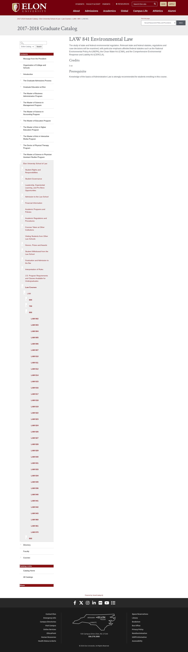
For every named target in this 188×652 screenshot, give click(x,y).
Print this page (145, 18)
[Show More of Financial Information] (22, 202)
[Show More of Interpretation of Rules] (22, 268)
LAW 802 (34, 319)
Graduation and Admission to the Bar (37, 261)
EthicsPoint (51, 633)
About (76, 10)
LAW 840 (34, 494)
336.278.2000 (94, 636)
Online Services (49, 629)
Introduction (28, 74)
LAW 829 (34, 451)
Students (79, 4)
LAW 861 (34, 526)
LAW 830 (34, 457)
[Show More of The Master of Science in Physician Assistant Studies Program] (20, 153)
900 (30, 538)
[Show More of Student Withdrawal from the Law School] (22, 250)
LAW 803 (34, 325)
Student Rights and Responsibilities (33, 171)
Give (163, 4)
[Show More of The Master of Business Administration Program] (20, 92)
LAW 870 (34, 532)
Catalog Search (24, 42)
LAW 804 (34, 331)
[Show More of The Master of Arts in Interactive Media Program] (20, 135)
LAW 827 (34, 438)
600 (30, 300)
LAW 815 (34, 381)
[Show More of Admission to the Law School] (22, 195)
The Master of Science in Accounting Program (33, 113)
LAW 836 (34, 488)
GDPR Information (139, 637)
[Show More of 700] (26, 305)
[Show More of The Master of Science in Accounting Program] (20, 110)
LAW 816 (34, 388)
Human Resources (48, 637)
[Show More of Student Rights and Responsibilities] (22, 169)
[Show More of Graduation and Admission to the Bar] (22, 259)
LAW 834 (34, 476)
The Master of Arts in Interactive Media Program (36, 137)
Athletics (158, 10)
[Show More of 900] (26, 537)
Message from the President (34, 59)
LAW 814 (34, 375)
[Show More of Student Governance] (22, 178)
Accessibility (137, 641)
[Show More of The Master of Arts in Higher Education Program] (20, 126)
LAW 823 (34, 419)
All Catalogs (28, 577)
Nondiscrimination (139, 633)
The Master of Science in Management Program (33, 103)
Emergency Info (49, 618)
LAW (74, 19)
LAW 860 (34, 520)
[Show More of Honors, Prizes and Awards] (22, 244)
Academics (109, 10)
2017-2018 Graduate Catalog (27, 19)
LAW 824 (34, 425)
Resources (123, 4)
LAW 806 (34, 344)
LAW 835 (34, 482)
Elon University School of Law (49, 19)
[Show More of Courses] (20, 556)
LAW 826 (34, 432)
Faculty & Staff (93, 4)
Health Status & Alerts (47, 641)
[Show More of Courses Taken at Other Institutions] (22, 226)
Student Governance (33, 179)
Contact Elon (51, 614)
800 (79, 19)
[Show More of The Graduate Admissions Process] (20, 79)
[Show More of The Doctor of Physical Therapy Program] (20, 144)
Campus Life (140, 10)
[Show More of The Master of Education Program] (20, 119)
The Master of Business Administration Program (32, 94)
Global (124, 10)
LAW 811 (34, 363)
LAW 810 (34, 356)
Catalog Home (29, 571)
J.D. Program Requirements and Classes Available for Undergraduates (36, 278)
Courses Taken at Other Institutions (35, 228)
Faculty (26, 551)
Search (39, 47)
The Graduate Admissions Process (37, 81)
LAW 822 (34, 413)
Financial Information (33, 203)
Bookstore (136, 621)
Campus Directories (48, 621)
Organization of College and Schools (34, 66)
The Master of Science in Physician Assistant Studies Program (37, 155)
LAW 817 (34, 394)
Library (135, 618)
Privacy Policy (137, 629)
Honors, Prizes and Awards (36, 245)
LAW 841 (34, 501)
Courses (26, 558)
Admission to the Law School (36, 197)
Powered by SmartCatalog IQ (94, 595)
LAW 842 (34, 507)
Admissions (91, 10)
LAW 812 (34, 369)
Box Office (136, 625)
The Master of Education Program (37, 121)
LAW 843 (34, 513)
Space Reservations (140, 614)
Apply (171, 4)
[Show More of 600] (26, 299)
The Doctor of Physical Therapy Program (36, 146)
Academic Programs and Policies (35, 210)
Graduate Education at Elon (34, 87)
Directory (27, 545)
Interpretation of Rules (34, 269)
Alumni (172, 10)
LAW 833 (34, 469)
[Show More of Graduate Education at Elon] (20, 86)
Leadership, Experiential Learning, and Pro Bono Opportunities (35, 187)
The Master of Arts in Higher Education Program (34, 128)
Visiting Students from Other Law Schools (36, 237)
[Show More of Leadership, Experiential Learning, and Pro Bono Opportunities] (22, 184)
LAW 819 (34, 407)
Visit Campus (50, 625)
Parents (106, 4)
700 (30, 306)
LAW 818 (34, 400)
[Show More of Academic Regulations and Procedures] (22, 217)
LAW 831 (34, 463)
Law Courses (66, 19)
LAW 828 (34, 444)
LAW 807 (34, 350)
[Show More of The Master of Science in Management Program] (20, 101)
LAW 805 (34, 338)
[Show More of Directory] (20, 544)
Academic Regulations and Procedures (36, 219)
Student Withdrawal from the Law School (36, 252)
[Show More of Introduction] (20, 73)
